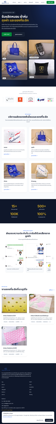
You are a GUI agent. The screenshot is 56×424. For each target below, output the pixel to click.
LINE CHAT (50, 2)
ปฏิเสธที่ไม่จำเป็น (40, 420)
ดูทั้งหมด (51, 289)
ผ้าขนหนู (30, 394)
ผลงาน (25, 2)
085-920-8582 (6, 401)
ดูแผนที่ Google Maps (7, 410)
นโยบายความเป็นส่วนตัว (7, 416)
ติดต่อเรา (37, 2)
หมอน (30, 384)
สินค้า (19, 2)
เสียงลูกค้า (31, 2)
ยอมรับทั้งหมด (49, 420)
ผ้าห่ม (30, 392)
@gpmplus (6, 405)
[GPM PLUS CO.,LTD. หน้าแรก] (5, 2)
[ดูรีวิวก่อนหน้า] (3, 258)
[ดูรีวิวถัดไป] (52, 258)
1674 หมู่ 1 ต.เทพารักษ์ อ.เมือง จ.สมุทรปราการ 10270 (14, 407)
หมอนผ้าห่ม (31, 387)
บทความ (42, 2)
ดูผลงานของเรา (18, 34)
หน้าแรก (14, 2)
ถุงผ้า (30, 389)
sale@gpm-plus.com (8, 403)
